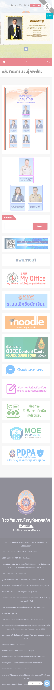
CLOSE (49, 16)
